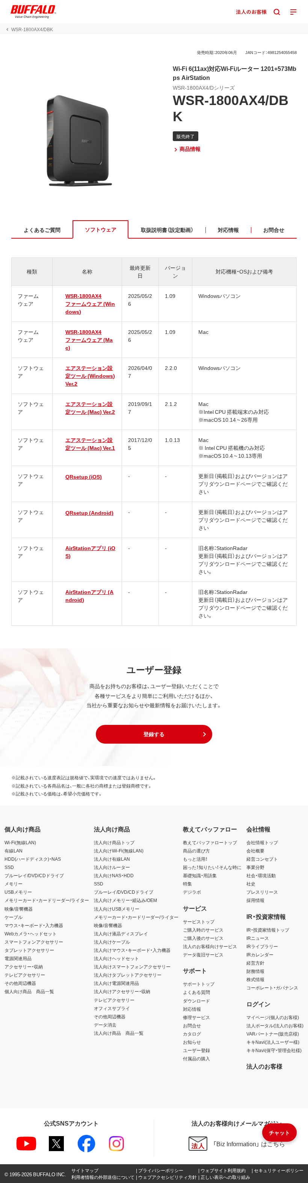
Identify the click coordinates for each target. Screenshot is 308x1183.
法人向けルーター (112, 867)
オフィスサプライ (112, 1008)
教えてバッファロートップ (210, 842)
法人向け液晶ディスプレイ (121, 933)
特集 (187, 883)
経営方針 (255, 962)
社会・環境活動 (261, 875)
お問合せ (192, 1025)
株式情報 (255, 979)
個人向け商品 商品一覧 (29, 991)
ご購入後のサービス (203, 938)
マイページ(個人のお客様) (272, 1017)
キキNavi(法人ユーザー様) (272, 1042)
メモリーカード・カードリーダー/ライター (47, 900)
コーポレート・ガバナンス (272, 987)
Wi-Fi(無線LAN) (20, 842)
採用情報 (255, 900)
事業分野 (255, 867)
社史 (250, 883)
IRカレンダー (259, 954)
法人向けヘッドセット (116, 958)
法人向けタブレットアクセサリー (128, 974)
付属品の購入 (196, 1058)
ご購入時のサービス (203, 929)
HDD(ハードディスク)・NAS (33, 858)
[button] (154, 734)
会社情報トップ (262, 842)
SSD (9, 867)
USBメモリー (18, 891)
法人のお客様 (264, 1065)
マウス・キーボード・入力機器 (34, 925)
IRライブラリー (262, 946)
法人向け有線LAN (112, 858)
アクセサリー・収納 (24, 966)
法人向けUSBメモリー (116, 908)
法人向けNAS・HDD (114, 875)
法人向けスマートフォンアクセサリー (132, 966)
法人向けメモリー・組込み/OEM (125, 900)
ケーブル (14, 917)
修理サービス (196, 1017)
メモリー (14, 883)
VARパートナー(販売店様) (272, 1033)
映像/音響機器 (19, 908)
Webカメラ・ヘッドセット (31, 933)
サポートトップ (198, 983)
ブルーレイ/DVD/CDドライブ (34, 875)
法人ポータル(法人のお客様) (274, 1025)
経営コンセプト (262, 858)
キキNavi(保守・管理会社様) (274, 1050)
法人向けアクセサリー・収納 (122, 991)
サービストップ (198, 921)
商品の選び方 (196, 850)
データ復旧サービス (203, 954)
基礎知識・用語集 (200, 875)
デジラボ (192, 891)
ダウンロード (196, 1000)
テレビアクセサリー (25, 974)
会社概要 (255, 850)
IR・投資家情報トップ (267, 929)
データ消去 (105, 1024)
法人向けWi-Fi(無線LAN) (118, 850)
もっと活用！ (195, 858)
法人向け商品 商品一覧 (118, 1033)
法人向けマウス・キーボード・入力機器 (132, 950)
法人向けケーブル (112, 941)
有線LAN (14, 850)
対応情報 (192, 1009)
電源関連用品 (18, 958)
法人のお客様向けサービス (210, 946)
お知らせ (192, 1042)
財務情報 (255, 971)
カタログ (192, 1033)
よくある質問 (196, 992)
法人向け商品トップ (114, 842)
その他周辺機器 (20, 983)
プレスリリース (262, 891)
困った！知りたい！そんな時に (212, 867)
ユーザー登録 (196, 1050)
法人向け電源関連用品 (116, 983)
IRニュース (257, 938)
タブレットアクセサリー (29, 950)
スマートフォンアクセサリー (34, 941)
